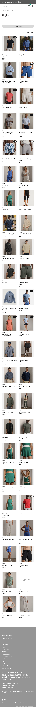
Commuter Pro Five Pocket (24, 412)
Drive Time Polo (6, 591)
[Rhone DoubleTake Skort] (26, 451)
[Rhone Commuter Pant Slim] (9, 528)
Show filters (18, 26)
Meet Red (5, 644)
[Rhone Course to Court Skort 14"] (9, 477)
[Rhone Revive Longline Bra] (9, 604)
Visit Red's (5, 651)
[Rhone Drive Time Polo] (9, 580)
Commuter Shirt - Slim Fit (25, 133)
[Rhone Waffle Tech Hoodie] (26, 247)
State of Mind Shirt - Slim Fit (9, 361)
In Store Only (6, 666)
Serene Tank (5, 185)
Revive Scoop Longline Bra (8, 463)
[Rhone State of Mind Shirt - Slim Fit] (9, 349)
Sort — (23, 32)
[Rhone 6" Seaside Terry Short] (9, 147)
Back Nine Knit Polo (24, 386)
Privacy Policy (6, 649)
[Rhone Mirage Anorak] (26, 43)
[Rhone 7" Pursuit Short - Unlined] (26, 70)
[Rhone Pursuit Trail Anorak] (9, 247)
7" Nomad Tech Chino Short (25, 334)
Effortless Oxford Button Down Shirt (9, 309)
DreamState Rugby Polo (9, 234)
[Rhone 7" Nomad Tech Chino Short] (26, 323)
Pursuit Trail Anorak (8, 258)
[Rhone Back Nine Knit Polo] (26, 375)
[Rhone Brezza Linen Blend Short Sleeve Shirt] (9, 121)
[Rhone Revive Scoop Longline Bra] (9, 451)
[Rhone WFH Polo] (9, 271)
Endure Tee (22, 514)
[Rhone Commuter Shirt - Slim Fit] (26, 121)
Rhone (3, 53)
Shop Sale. (18, 2)
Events (4, 663)
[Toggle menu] (32, 6)
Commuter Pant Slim (8, 539)
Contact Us (5, 659)
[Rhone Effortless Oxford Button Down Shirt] (9, 297)
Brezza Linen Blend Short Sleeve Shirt (7, 133)
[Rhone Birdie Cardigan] (26, 174)
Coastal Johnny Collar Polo (8, 55)
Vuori (3, 661)
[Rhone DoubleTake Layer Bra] (26, 477)
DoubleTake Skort (24, 462)
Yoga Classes (6, 654)
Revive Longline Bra (7, 615)
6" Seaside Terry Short (8, 159)
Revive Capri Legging (25, 209)
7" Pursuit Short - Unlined (24, 81)
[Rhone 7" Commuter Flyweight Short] (26, 147)
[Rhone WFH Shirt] (9, 426)
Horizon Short (23, 107)
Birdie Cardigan (23, 185)
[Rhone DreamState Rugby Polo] (9, 223)
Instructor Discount (7, 656)
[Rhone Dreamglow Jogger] (26, 604)
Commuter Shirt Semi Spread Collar (8, 81)
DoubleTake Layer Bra (25, 488)
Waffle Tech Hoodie (24, 258)
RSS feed (21, 702)
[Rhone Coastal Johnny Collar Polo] (9, 43)
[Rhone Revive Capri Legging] (26, 198)
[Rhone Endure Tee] (26, 502)
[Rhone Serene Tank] (9, 174)
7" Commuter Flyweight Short (25, 159)
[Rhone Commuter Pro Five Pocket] (26, 401)
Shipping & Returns (7, 647)
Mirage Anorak (23, 55)
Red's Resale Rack (7, 668)
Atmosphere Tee (7, 107)
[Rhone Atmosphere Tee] (9, 96)
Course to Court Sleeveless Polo (6, 334)
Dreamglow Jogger (24, 615)
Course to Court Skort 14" (8, 488)
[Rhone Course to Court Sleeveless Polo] (9, 323)
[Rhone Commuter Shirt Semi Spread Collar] (9, 70)
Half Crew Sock (23, 591)
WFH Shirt (5, 438)
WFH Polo (5, 283)
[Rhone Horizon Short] (26, 96)
